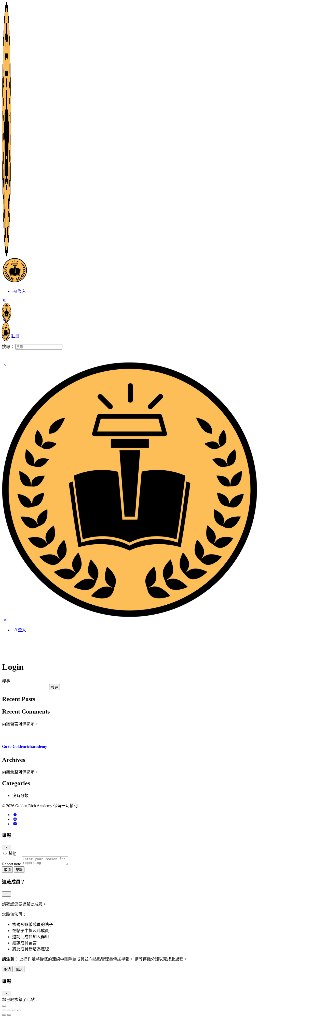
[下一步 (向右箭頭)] (9, 1015)
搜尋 (6, 681)
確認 (19, 969)
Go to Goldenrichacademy (24, 746)
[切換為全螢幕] (14, 1010)
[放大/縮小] (19, 1010)
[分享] (9, 1010)
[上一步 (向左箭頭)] (4, 1015)
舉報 (19, 870)
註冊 (15, 336)
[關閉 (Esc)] (6, 847)
